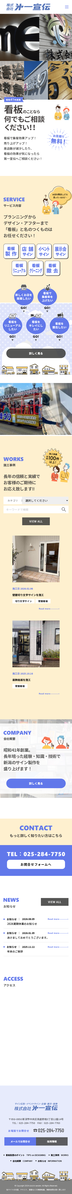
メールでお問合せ (20, 1141)
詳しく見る (36, 353)
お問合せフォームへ (35, 864)
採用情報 (52, 1141)
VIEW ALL (36, 521)
